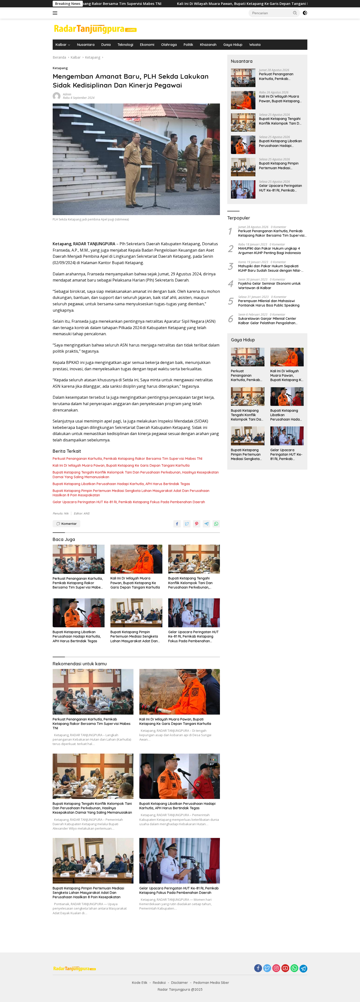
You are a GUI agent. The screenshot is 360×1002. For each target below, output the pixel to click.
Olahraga (169, 44)
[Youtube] (285, 968)
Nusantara (86, 44)
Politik (188, 44)
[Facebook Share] (177, 523)
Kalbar (61, 44)
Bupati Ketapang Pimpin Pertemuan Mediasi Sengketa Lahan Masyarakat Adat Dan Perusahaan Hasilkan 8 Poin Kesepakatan (131, 492)
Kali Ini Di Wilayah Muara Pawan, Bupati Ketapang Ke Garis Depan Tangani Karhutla (195, 3)
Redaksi (159, 982)
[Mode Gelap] (304, 13)
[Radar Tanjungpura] (95, 28)
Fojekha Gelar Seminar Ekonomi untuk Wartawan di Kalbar (269, 285)
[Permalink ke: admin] (56, 95)
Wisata (255, 44)
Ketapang (60, 68)
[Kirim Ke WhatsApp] (216, 523)
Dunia (106, 44)
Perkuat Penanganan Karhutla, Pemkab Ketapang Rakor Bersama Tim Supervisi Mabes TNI (127, 458)
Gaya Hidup (232, 44)
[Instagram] (276, 968)
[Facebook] (258, 968)
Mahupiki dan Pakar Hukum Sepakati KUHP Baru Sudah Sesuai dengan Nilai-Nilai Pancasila (269, 268)
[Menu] (56, 13)
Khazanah (208, 44)
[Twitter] (267, 968)
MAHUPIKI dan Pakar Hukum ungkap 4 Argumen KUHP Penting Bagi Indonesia (269, 250)
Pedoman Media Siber (211, 982)
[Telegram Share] (206, 523)
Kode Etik (139, 982)
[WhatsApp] (294, 968)
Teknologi (125, 44)
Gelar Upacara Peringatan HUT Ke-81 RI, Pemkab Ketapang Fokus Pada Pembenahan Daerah (129, 502)
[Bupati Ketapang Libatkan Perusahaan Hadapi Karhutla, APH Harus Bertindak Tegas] (79, 613)
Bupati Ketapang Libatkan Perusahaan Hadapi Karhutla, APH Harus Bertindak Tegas (121, 484)
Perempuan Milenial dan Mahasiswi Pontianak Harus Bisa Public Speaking (269, 303)
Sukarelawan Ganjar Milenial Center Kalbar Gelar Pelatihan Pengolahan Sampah (267, 320)
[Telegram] (303, 969)
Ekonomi (147, 44)
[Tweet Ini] (187, 523)
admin (67, 94)
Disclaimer (179, 982)
